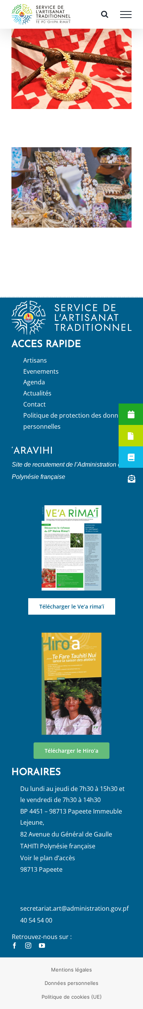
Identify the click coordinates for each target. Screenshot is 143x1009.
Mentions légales (71, 977)
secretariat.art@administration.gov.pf (74, 915)
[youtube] (42, 953)
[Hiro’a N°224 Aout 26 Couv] (72, 643)
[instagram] (28, 953)
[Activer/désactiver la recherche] (104, 18)
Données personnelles (71, 991)
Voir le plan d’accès (47, 865)
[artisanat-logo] (71, 311)
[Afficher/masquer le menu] (126, 18)
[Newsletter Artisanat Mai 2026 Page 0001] (72, 516)
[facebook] (14, 953)
